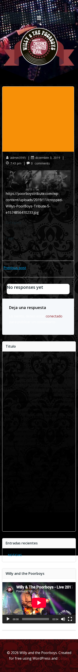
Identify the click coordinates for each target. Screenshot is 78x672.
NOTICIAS (15, 555)
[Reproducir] (8, 619)
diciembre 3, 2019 (47, 158)
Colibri (63, 658)
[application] (39, 602)
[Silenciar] (63, 619)
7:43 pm (15, 163)
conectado (54, 316)
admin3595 (18, 158)
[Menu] (39, 18)
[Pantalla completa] (70, 619)
